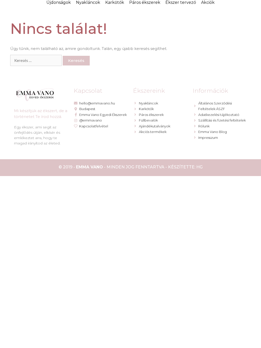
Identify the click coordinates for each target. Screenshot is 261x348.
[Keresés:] (36, 60)
